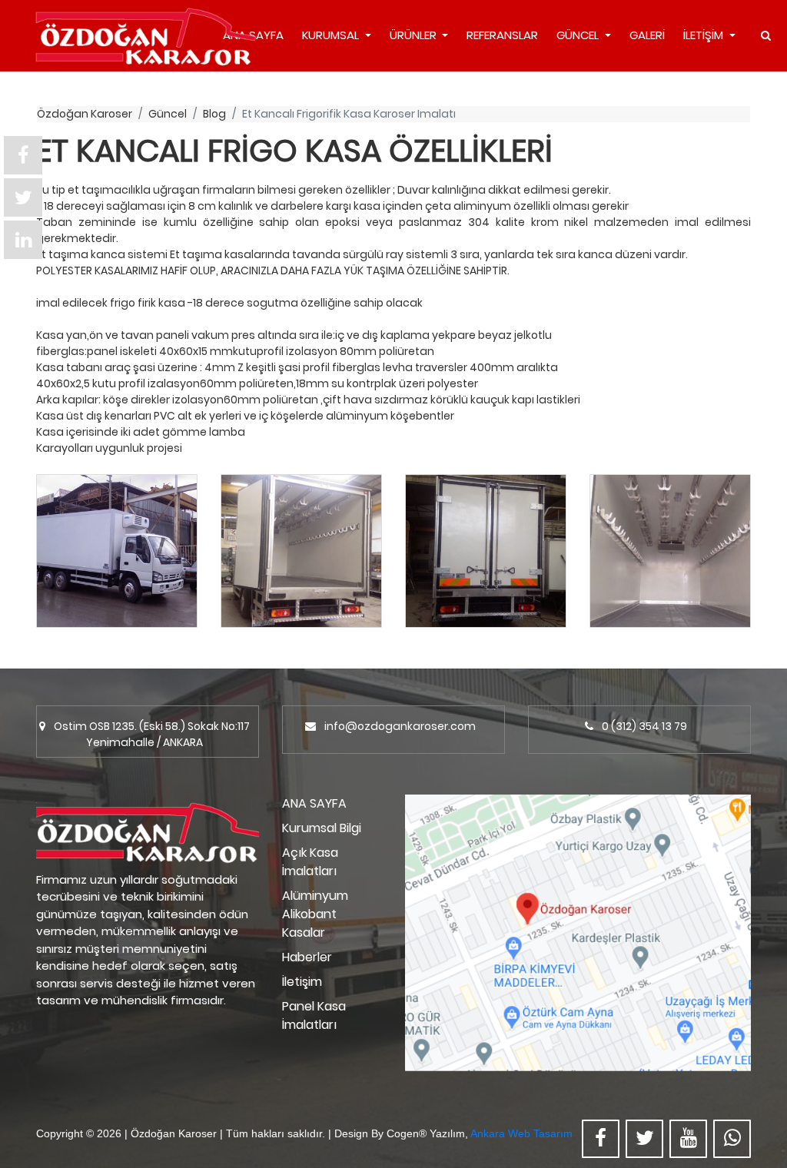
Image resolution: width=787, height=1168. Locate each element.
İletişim (302, 981)
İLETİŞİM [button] (704, 35)
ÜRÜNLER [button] (415, 35)
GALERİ (647, 35)
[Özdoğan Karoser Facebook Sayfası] (600, 1139)
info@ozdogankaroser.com (400, 726)
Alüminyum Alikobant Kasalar (315, 914)
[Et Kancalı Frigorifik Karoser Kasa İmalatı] (117, 551)
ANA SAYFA (314, 803)
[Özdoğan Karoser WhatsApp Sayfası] (732, 1139)
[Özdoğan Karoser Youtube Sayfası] (688, 1139)
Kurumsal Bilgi (321, 828)
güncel (167, 113)
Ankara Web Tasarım (521, 1133)
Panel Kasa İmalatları (314, 1015)
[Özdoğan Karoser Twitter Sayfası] (644, 1139)
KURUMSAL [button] (332, 35)
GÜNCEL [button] (579, 35)
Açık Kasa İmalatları (310, 862)
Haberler (307, 957)
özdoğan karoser (84, 113)
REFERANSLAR (502, 35)
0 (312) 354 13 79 (644, 726)
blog (214, 113)
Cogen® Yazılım (426, 1133)
